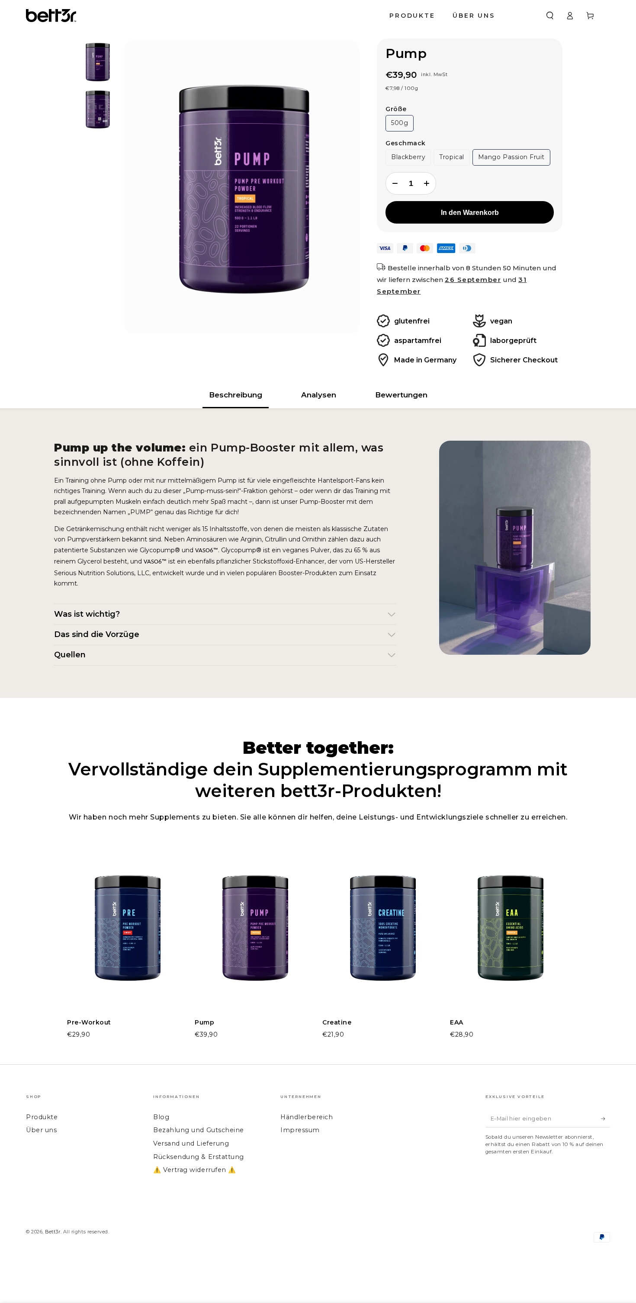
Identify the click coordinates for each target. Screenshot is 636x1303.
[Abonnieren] (605, 1118)
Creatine (336, 1022)
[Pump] (254, 931)
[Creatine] (381, 931)
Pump (204, 1022)
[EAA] (509, 931)
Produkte (42, 1117)
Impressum (300, 1130)
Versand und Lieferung (191, 1143)
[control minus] (394, 183)
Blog (161, 1117)
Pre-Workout (89, 1022)
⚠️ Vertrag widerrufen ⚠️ (194, 1170)
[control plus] (427, 183)
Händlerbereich (306, 1117)
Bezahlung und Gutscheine (198, 1130)
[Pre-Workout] (126, 931)
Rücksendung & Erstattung (198, 1157)
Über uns (41, 1130)
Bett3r (52, 1232)
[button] (550, 15)
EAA (456, 1022)
